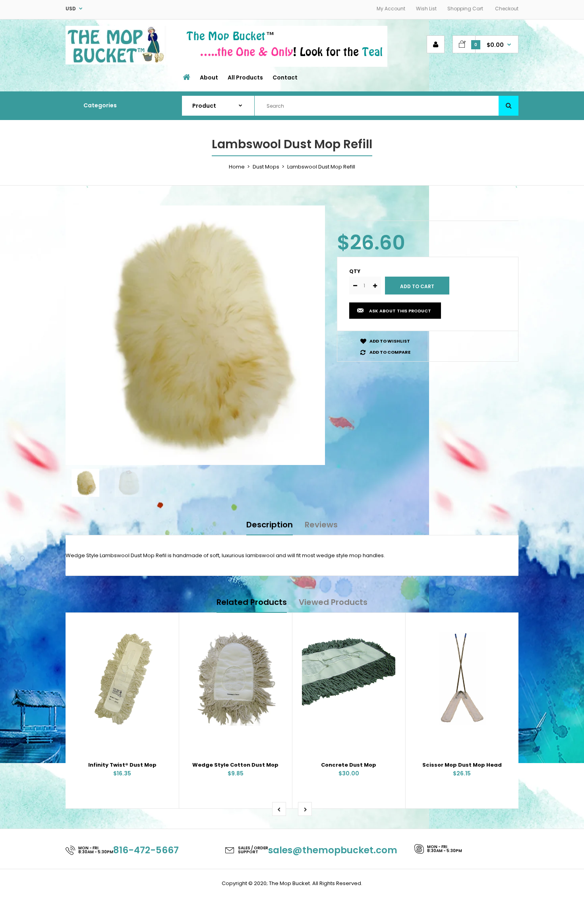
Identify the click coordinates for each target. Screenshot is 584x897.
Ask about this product (400, 311)
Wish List (426, 8)
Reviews (321, 524)
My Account (391, 8)
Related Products (252, 602)
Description (269, 524)
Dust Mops (266, 166)
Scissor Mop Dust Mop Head (462, 765)
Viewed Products (333, 602)
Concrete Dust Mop (348, 765)
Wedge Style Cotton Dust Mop (235, 765)
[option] (195, 335)
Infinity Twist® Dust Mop (122, 765)
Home (237, 166)
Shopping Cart (465, 8)
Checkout (506, 8)
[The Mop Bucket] (116, 62)
